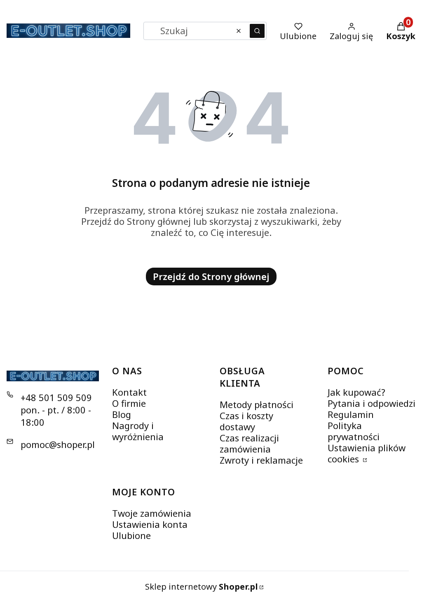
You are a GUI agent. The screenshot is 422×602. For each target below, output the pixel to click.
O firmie (129, 403)
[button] (257, 31)
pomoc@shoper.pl (58, 444)
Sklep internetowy (201, 586)
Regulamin (351, 414)
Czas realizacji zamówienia (249, 443)
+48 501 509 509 (56, 397)
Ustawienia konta (150, 524)
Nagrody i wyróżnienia (138, 431)
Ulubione (131, 535)
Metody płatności (256, 404)
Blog (121, 414)
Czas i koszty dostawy (246, 421)
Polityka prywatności (354, 431)
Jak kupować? (356, 392)
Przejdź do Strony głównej (211, 276)
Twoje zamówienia (151, 513)
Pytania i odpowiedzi (371, 403)
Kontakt (129, 392)
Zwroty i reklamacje (261, 460)
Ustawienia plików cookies (367, 453)
